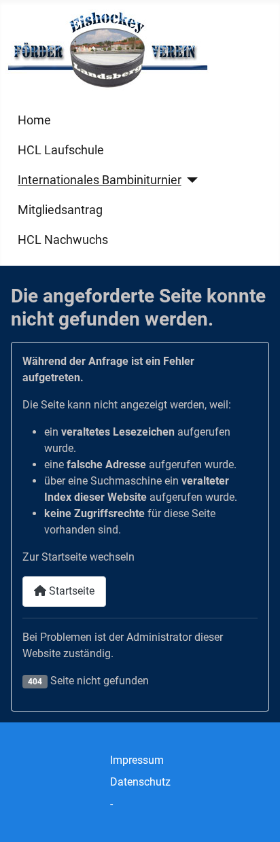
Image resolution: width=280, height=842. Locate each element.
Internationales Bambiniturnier (99, 180)
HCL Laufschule (61, 150)
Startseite (70, 590)
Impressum (137, 760)
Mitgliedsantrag (60, 210)
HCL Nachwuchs (63, 240)
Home (34, 120)
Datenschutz (140, 781)
